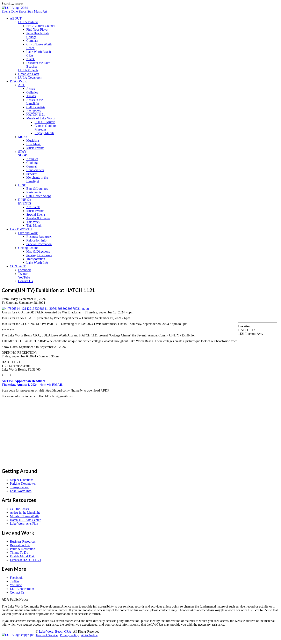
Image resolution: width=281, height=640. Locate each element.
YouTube (24, 277)
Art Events (33, 207)
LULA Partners (28, 22)
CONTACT (18, 266)
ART (21, 85)
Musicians (32, 140)
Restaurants (33, 192)
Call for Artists (35, 107)
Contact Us (25, 281)
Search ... (8, 3)
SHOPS (23, 155)
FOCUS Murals (45, 122)
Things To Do (19, 552)
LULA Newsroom (30, 77)
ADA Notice (89, 635)
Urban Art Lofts (28, 74)
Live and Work (28, 233)
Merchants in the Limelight (37, 179)
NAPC (30, 59)
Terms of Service (47, 635)
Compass (32, 40)
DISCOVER (18, 81)
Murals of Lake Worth (40, 118)
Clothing (32, 162)
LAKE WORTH (21, 229)
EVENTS (24, 203)
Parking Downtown (39, 255)
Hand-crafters (35, 170)
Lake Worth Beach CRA (55, 631)
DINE (22, 185)
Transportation (35, 259)
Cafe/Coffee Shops (38, 196)
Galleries (32, 92)
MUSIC (23, 137)
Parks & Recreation (39, 244)
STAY (22, 151)
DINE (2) (24, 199)
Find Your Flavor (37, 29)
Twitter (22, 273)
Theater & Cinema (38, 218)
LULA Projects (28, 70)
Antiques (32, 159)
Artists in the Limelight (34, 101)
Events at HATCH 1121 (25, 560)
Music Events (35, 148)
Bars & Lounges (37, 188)
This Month (34, 225)
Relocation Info (36, 240)
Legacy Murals (44, 133)
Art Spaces (33, 111)
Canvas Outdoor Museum (45, 127)
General (31, 166)
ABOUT (16, 18)
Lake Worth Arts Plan (24, 523)
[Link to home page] (15, 7)
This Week (33, 222)
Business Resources (39, 236)
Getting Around (28, 248)
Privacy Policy (69, 635)
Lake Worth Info (37, 262)
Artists (30, 88)
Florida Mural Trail (22, 556)
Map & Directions (38, 251)
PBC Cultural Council (40, 26)
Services (31, 174)
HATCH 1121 (35, 114)
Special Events (35, 214)
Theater (31, 96)
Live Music (33, 144)
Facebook (24, 270)
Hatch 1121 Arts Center (25, 520)
